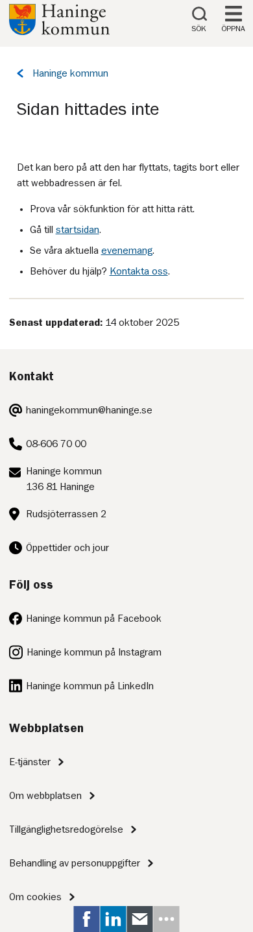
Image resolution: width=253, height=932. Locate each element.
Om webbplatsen (45, 796)
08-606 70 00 (56, 444)
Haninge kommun (70, 73)
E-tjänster (30, 762)
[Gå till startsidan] (59, 32)
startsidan (77, 230)
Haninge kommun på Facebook (94, 618)
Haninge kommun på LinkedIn (90, 686)
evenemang (126, 250)
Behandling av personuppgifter (74, 863)
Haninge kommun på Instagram (94, 652)
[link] (87, 919)
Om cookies (35, 897)
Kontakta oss (139, 271)
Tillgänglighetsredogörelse (66, 829)
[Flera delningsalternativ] (167, 919)
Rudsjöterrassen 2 (66, 514)
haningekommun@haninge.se (89, 410)
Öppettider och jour (67, 548)
